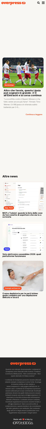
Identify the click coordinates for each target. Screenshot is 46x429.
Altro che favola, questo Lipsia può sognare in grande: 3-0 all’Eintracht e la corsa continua (22, 93)
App (6, 208)
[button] (38, 3)
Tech (11, 208)
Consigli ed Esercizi (12, 288)
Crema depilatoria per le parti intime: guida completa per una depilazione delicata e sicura (20, 295)
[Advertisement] (23, 30)
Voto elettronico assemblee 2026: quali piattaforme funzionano (21, 255)
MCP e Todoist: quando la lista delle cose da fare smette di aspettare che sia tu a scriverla (22, 215)
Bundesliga (9, 85)
